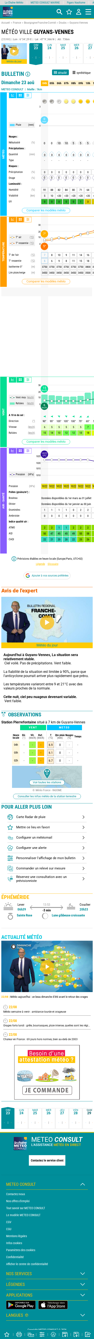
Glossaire (53, 564)
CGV (8, 1222)
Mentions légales (16, 1236)
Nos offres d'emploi (18, 1201)
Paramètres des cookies (20, 1250)
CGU (8, 1229)
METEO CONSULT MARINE (45, 2)
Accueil (5, 22)
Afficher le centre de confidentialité (27, 1264)
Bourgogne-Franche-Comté (40, 22)
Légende (40, 564)
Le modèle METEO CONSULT (23, 1215)
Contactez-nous (15, 1194)
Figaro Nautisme (76, 2)
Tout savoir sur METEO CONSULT (25, 1208)
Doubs (62, 22)
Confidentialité (15, 1257)
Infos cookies (14, 1243)
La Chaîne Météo (14, 2)
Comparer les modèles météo (46, 210)
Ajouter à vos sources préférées (50, 575)
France (17, 22)
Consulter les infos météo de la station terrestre (47, 796)
